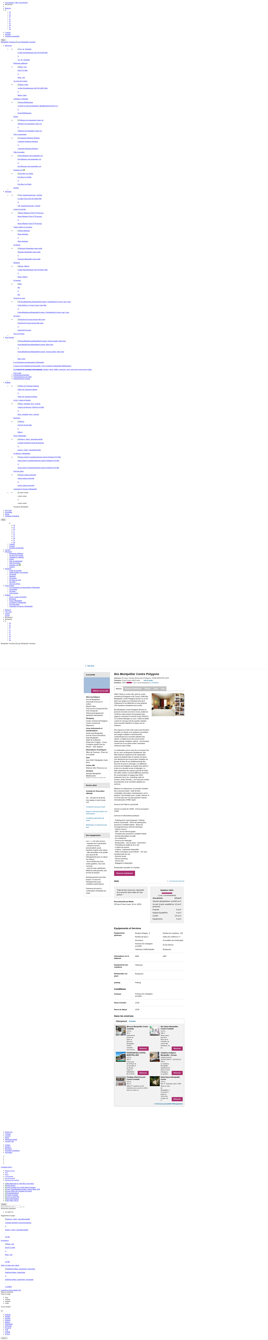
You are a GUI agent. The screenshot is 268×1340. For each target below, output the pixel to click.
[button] (136, 118)
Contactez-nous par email (95, 807)
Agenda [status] (7, 1301)
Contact (7, 1145)
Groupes (8, 34)
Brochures (8, 1149)
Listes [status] (7, 1303)
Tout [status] (6, 1297)
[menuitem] (138, 118)
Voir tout (90, 666)
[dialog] (134, 1326)
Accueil (7, 550)
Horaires (8, 1147)
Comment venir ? (6, 1167)
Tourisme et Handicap (12, 1150)
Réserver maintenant (124, 873)
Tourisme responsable (12, 36)
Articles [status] (7, 1299)
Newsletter (8, 1152)
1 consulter (154, 683)
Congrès (8, 32)
